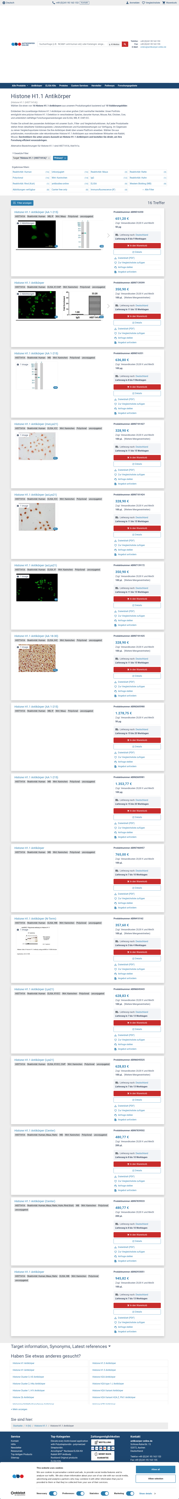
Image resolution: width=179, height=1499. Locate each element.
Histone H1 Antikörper (23, 1363)
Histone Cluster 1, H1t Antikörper (29, 1390)
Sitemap (15, 1457)
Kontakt (84, 3)
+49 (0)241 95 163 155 (146, 1460)
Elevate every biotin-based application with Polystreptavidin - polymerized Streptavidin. (69, 1444)
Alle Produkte (19, 85)
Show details (145, 1493)
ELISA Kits (50, 85)
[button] (108, 235)
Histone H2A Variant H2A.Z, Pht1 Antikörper (113, 1397)
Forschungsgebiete (127, 85)
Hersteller (96, 85)
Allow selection (155, 1478)
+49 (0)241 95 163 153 (67, 2)
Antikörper (36, 85)
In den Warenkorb (138, 245)
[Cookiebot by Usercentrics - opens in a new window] (18, 1493)
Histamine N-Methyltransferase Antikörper (33, 1404)
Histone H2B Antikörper (103, 1404)
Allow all (155, 1469)
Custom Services (79, 85)
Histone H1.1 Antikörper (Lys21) (34, 989)
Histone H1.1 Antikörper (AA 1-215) (36, 212)
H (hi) (28, 1425)
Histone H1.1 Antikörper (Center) (34, 1130)
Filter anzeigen (24, 203)
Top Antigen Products (21, 1454)
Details (138, 252)
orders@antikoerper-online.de (153, 47)
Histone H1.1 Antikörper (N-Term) (35, 918)
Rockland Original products (64, 1457)
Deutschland (142, 235)
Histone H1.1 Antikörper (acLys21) (35, 494)
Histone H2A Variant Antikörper (107, 1390)
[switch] (80, 1493)
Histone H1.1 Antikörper (29, 282)
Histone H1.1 (40, 1425)
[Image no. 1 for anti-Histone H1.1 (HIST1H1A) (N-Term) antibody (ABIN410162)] (37, 940)
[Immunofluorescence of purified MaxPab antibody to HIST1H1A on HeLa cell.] (37, 234)
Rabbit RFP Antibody (61, 1454)
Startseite (18, 1425)
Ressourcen (16, 1451)
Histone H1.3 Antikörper (104, 1363)
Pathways (110, 85)
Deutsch (10, 2)
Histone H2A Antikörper (103, 1377)
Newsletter (16, 1447)
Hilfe (13, 1444)
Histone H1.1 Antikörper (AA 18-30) (36, 636)
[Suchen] (125, 44)
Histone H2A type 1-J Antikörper (108, 1383)
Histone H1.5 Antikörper (104, 1370)
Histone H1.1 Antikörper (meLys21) (36, 424)
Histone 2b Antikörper (23, 1397)
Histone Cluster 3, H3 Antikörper (28, 1377)
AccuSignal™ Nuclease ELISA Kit (67, 1451)
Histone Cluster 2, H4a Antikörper (29, 1383)
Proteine (63, 85)
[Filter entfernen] (49, 158)
